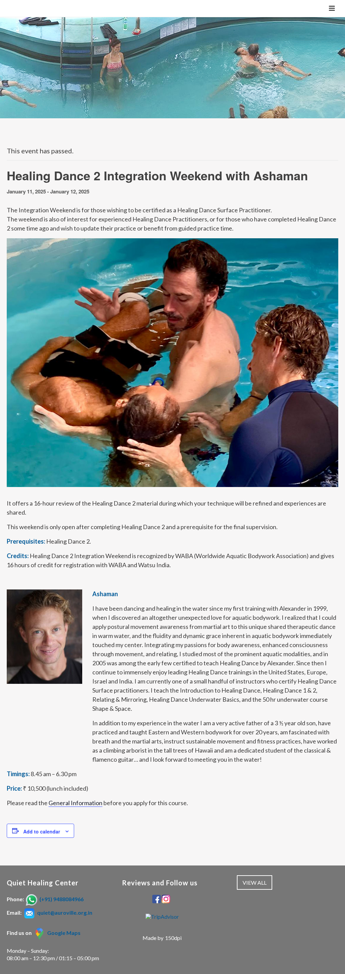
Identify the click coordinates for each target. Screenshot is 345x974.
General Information (75, 802)
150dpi (173, 938)
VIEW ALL (254, 882)
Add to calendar (41, 831)
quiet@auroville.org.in (64, 912)
